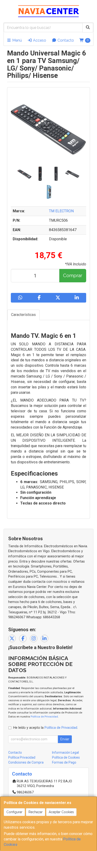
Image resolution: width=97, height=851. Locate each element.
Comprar (72, 275)
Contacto (65, 40)
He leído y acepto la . (45, 728)
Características (23, 314)
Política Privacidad (21, 757)
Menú (16, 40)
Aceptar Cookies (61, 812)
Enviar (64, 739)
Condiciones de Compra (26, 762)
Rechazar (35, 812)
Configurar (14, 812)
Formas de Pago (64, 762)
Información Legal (65, 752)
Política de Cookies (66, 757)
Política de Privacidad (44, 716)
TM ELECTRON (61, 211)
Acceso (39, 40)
